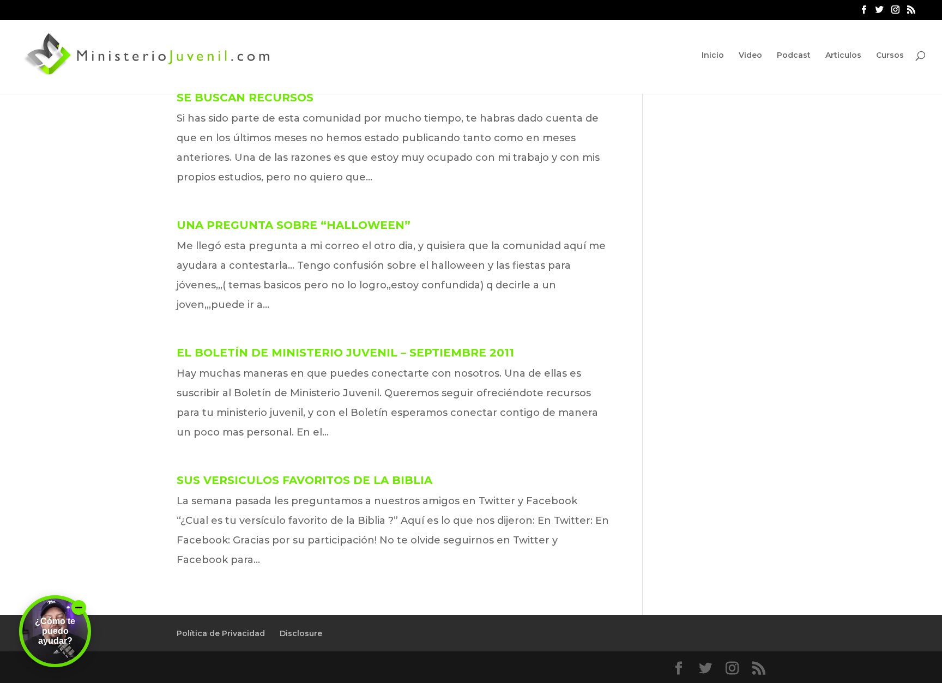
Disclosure (301, 633)
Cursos (890, 55)
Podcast (794, 55)
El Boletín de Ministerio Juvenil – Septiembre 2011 (345, 352)
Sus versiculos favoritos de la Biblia (304, 480)
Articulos (843, 55)
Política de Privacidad (221, 633)
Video (750, 55)
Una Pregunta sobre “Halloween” (293, 225)
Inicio (713, 55)
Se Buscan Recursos (245, 97)
